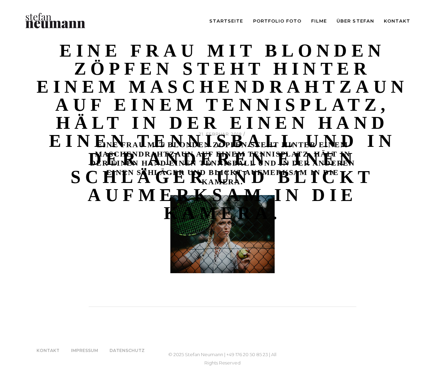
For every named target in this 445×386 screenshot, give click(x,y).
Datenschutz (127, 350)
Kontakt (48, 350)
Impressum (84, 350)
